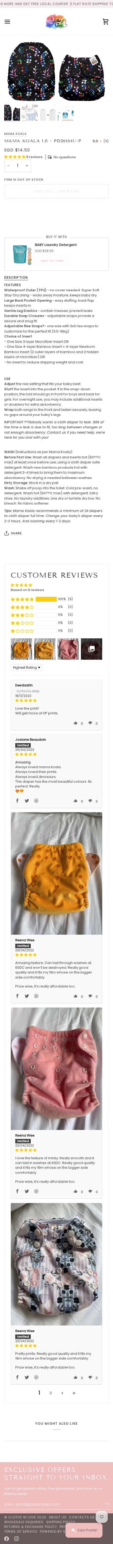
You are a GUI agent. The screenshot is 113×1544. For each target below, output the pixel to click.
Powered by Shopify (58, 1531)
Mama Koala (15, 134)
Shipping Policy (60, 1522)
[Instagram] (16, 1538)
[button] (15, 156)
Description (16, 277)
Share (16, 533)
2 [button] (51, 1392)
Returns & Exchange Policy (30, 1526)
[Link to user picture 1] (56, 873)
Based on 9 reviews (27, 589)
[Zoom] (14, 93)
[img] (56, 700)
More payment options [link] (23, 222)
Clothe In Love (22, 1517)
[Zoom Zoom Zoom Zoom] (56, 71)
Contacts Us (82, 1517)
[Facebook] (6, 1538)
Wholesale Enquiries (24, 1522)
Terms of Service (20, 1531)
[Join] (104, 1503)
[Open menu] (12, 21)
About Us (58, 1517)
